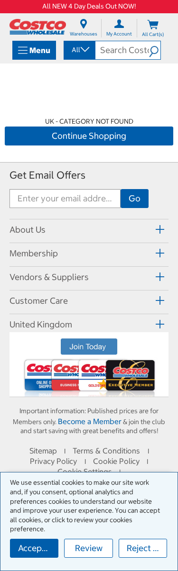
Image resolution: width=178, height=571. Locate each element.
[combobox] (79, 50)
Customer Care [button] (38, 300)
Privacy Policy (53, 461)
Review (89, 548)
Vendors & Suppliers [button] (49, 277)
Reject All (145, 548)
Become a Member (90, 421)
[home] (37, 27)
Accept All (37, 548)
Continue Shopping (89, 135)
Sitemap (43, 450)
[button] (154, 50)
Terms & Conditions (106, 450)
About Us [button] (27, 229)
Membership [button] (33, 253)
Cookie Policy (116, 461)
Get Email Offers (47, 175)
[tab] (89, 229)
